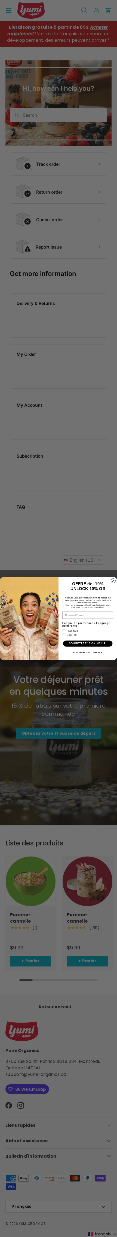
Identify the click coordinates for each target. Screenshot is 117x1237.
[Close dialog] (113, 580)
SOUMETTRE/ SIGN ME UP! (88, 643)
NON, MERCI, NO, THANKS (88, 653)
